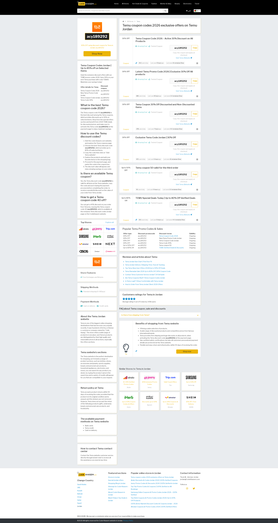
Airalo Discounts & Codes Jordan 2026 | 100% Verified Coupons (154, 480)
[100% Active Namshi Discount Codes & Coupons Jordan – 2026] (149, 397)
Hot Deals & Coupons (140, 4)
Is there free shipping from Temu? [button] (135, 315)
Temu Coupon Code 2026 (168, 236)
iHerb (129, 407)
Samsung (191, 385)
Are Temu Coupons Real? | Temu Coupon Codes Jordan (145, 278)
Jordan (79, 506)
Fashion (154, 4)
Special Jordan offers (115, 480)
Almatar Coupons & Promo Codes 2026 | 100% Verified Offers (154, 507)
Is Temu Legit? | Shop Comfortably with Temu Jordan (144, 281)
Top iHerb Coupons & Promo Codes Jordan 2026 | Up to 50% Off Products (153, 499)
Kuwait (79, 491)
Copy (195, 48)
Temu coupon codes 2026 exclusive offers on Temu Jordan (152, 477)
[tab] (160, 315)
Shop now (187, 351)
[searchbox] (120, 11)
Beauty (177, 4)
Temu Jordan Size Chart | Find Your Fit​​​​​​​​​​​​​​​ (138, 262)
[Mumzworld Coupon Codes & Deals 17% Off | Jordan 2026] (110, 251)
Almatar (170, 407)
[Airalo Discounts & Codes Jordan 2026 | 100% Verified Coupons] (128, 377)
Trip (170, 385)
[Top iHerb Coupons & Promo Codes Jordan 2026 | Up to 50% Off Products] (128, 397)
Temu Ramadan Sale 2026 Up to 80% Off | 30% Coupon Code (147, 271)
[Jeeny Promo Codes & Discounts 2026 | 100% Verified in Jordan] (149, 377)
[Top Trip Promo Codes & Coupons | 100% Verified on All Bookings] (170, 377)
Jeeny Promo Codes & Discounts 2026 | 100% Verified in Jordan (154, 483)
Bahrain (80, 494)
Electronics (187, 4)
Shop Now (97, 53)
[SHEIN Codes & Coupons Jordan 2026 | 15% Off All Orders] (191, 397)
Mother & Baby (165, 4)
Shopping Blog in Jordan (116, 483)
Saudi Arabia (81, 484)
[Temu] (97, 262)
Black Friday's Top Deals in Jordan (117, 499)
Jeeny (149, 387)
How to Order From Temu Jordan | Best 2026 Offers (144, 284)
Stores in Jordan (114, 477)
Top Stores (86, 222)
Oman (79, 497)
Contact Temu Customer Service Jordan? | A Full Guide (145, 275)
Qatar (79, 500)
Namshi (149, 405)
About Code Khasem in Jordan (116, 493)
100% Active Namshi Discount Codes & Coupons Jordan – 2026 (154, 504)
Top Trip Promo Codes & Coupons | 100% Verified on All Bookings (151, 488)
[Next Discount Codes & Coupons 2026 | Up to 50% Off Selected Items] (110, 244)
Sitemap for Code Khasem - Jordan (118, 488)
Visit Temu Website (183, 58)
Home (116, 4)
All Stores (125, 4)
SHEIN (191, 407)
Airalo (129, 387)
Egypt (79, 503)
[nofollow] (97, 33)
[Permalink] (136, 63)
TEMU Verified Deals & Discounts (171, 248)
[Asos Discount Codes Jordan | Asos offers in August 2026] (84, 251)
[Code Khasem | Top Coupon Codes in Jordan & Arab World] (123, 21)
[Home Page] (86, 3)
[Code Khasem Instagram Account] (187, 488)
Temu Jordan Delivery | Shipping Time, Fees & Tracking (145, 265)
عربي (189, 10)
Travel (197, 4)
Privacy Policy (128, 521)
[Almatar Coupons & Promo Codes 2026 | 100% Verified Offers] (170, 397)
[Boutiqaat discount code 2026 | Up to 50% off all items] (97, 251)
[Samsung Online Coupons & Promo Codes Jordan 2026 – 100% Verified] (191, 377)
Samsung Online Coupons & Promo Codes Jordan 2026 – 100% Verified (154, 493)
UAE (78, 487)
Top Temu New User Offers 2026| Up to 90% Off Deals (145, 268)
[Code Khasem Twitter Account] (194, 488)
